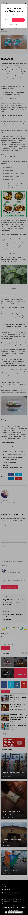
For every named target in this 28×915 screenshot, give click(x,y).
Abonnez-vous (18, 20)
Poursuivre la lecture (14, 24)
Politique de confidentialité (16, 912)
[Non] (26, 909)
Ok (6, 912)
